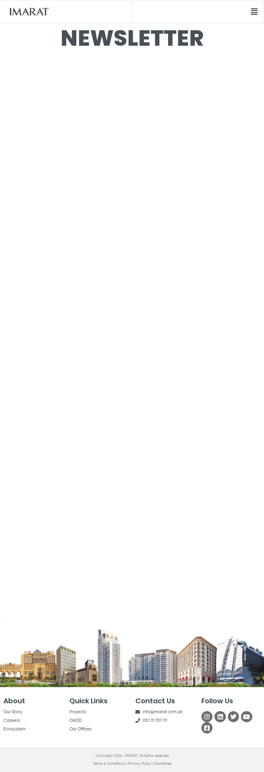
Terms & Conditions (109, 763)
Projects (77, 712)
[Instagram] (206, 716)
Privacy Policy (140, 763)
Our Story (12, 712)
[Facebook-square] (206, 727)
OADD (75, 720)
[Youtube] (246, 716)
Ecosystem (14, 729)
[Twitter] (233, 716)
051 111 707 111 (155, 720)
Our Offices (80, 729)
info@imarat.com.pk (163, 712)
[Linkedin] (220, 716)
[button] (254, 11)
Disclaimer (163, 763)
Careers (11, 720)
